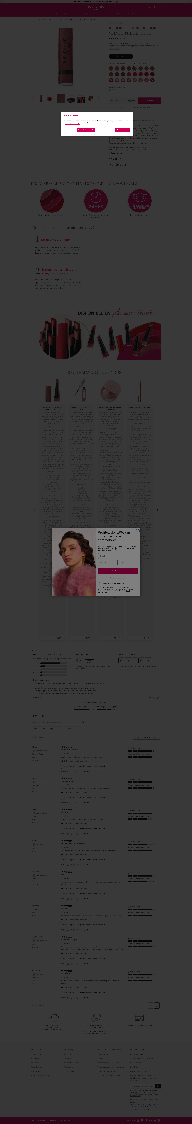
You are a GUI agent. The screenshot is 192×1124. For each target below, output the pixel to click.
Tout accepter (122, 130)
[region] (97, 124)
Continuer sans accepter (71, 115)
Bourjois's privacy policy (73, 124)
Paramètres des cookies (86, 130)
